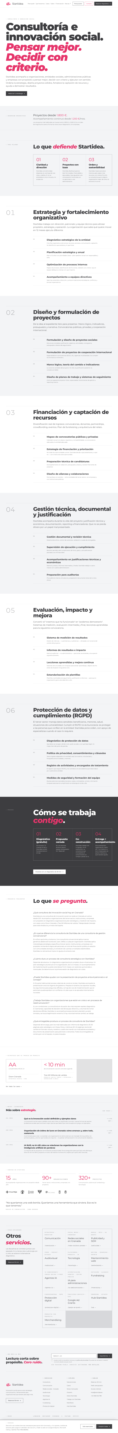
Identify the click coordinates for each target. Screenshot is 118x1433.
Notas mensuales (72, 1389)
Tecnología (46, 1396)
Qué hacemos (40, 3)
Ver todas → (107, 1111)
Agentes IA (46, 1399)
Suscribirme (105, 1356)
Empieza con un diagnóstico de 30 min (49, 872)
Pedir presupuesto (97, 1385)
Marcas (68, 3)
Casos (48, 3)
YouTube (68, 1416)
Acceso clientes (96, 1389)
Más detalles (94, 1364)
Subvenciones (71, 1382)
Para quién (31, 3)
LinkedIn (36, 1416)
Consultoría (46, 1382)
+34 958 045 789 (96, 1396)
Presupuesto (78, 3)
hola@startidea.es (96, 1392)
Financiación (59, 3)
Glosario (69, 1392)
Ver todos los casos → (13, 1086)
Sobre (52, 3)
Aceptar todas (104, 1426)
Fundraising (46, 1403)
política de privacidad (82, 1360)
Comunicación (47, 1385)
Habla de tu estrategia (16, 93)
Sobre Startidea (72, 1396)
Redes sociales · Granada (51, 1389)
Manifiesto (70, 1403)
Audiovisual (46, 1392)
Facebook (55, 1416)
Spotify (76, 1416)
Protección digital (48, 1406)
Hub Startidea (71, 1406)
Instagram (46, 1416)
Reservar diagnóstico (103, 3)
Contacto (89, 3)
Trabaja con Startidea (73, 1399)
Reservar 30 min (14, 1262)
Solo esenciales (88, 1426)
